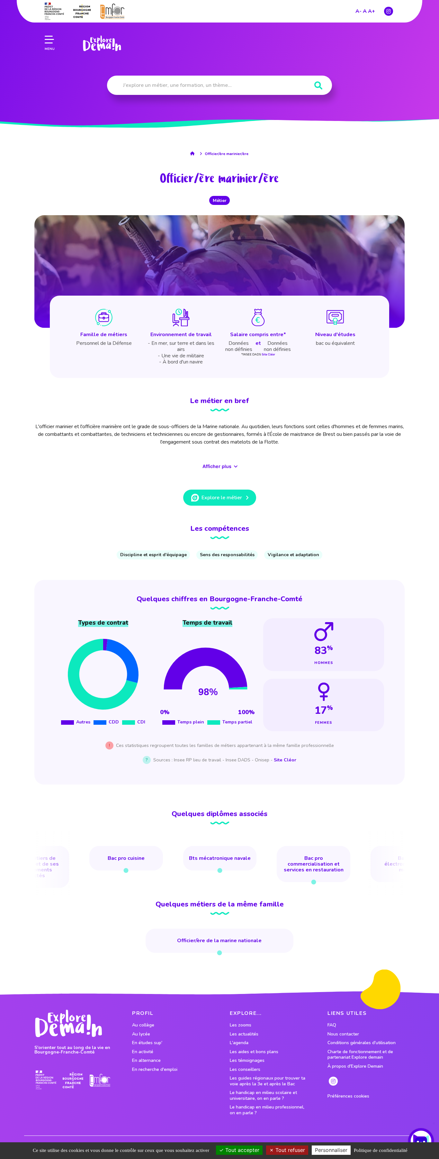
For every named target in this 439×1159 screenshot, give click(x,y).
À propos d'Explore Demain (355, 1066)
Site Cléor (268, 354)
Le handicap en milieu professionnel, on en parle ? (267, 1110)
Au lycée (141, 1034)
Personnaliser (331, 1150)
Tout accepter (241, 1150)
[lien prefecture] (54, 11)
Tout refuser (289, 1150)
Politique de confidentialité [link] (381, 1150)
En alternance (146, 1060)
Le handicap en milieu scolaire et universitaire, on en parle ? (263, 1095)
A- (358, 11)
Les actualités (244, 1034)
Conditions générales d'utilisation (361, 1043)
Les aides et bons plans (254, 1052)
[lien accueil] (194, 153)
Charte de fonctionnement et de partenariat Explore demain (360, 1054)
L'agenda (239, 1043)
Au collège (143, 1025)
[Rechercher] (318, 86)
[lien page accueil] (102, 43)
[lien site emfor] (112, 11)
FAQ (331, 1025)
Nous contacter (343, 1034)
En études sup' (147, 1043)
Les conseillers (245, 1069)
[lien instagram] (388, 11)
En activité (142, 1052)
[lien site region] (82, 11)
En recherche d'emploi (154, 1069)
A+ (371, 11)
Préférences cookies (348, 1096)
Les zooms (240, 1025)
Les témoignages (247, 1060)
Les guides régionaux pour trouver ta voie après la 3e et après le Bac (267, 1081)
